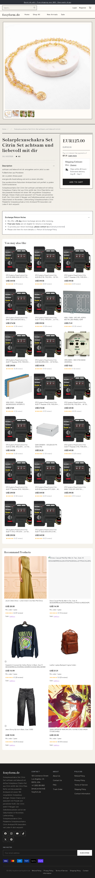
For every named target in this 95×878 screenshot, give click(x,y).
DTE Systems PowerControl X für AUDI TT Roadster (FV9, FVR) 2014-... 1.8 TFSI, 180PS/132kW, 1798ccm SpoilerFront (47, 403)
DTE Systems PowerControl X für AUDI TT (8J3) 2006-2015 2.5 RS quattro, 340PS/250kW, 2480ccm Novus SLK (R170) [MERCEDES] (46, 531)
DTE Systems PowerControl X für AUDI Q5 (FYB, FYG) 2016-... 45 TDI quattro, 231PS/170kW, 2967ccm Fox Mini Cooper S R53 (76, 403)
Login (75, 8)
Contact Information (82, 793)
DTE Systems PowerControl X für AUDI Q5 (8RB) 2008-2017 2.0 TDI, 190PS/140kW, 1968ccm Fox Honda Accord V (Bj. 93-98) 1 (17, 276)
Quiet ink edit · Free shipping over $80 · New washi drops (47, 2)
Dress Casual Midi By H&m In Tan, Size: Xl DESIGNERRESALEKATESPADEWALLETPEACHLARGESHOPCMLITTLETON (70, 602)
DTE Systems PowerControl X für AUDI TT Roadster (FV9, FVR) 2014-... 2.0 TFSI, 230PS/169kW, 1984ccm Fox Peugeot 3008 (76, 446)
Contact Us (57, 780)
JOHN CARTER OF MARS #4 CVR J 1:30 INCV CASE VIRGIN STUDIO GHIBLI (68, 730)
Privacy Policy (79, 780)
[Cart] (90, 7)
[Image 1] (8, 113)
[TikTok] (23, 833)
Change (73, 165)
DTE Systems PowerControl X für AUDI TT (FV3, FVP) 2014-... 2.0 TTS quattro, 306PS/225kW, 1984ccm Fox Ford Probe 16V (47, 319)
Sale (63, 14)
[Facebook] (5, 833)
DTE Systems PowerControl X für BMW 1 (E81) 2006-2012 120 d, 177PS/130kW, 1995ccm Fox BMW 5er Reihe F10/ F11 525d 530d (18, 319)
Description (7, 165)
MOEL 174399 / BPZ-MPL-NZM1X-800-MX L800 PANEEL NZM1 (75, 319)
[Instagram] (11, 833)
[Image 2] (15, 113)
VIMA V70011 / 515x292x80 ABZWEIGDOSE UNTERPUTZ (15, 403)
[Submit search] (34, 7)
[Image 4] (30, 113)
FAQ (54, 784)
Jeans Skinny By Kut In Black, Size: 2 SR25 (19, 729)
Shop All (36, 14)
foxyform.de (11, 14)
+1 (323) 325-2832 (38, 785)
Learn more (72, 155)
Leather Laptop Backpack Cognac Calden (63, 665)
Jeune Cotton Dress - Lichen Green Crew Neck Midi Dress (24, 601)
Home (27, 14)
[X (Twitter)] (5, 839)
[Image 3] (23, 113)
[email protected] (58, 226)
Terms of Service (81, 784)
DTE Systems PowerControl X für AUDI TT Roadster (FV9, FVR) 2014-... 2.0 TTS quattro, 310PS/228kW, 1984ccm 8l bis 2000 (76, 276)
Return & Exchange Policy (47, 229)
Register (82, 8)
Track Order (57, 789)
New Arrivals (52, 14)
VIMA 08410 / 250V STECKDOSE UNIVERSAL (74, 361)
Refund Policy (79, 776)
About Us (56, 776)
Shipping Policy (80, 789)
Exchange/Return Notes (15, 217)
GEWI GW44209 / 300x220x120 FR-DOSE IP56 (46, 446)
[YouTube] (17, 833)
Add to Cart (76, 182)
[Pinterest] (11, 839)
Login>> (12, 616)
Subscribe (84, 853)
